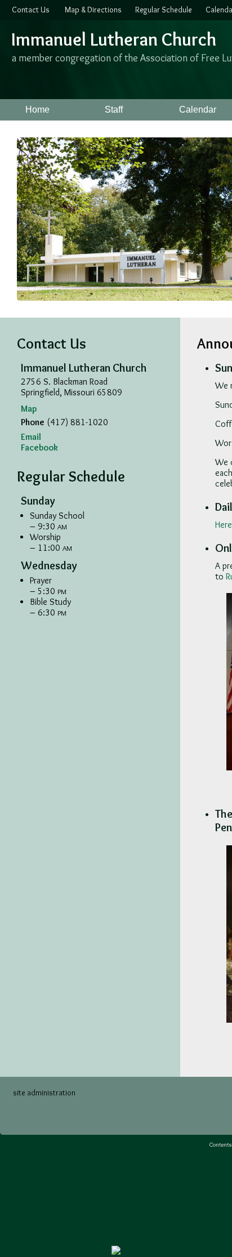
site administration (44, 1092)
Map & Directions (91, 10)
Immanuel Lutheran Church (113, 39)
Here (223, 524)
